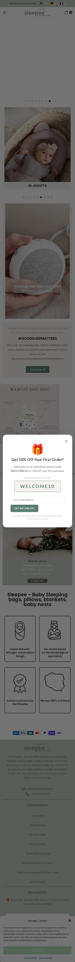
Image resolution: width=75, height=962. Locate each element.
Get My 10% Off (24, 508)
